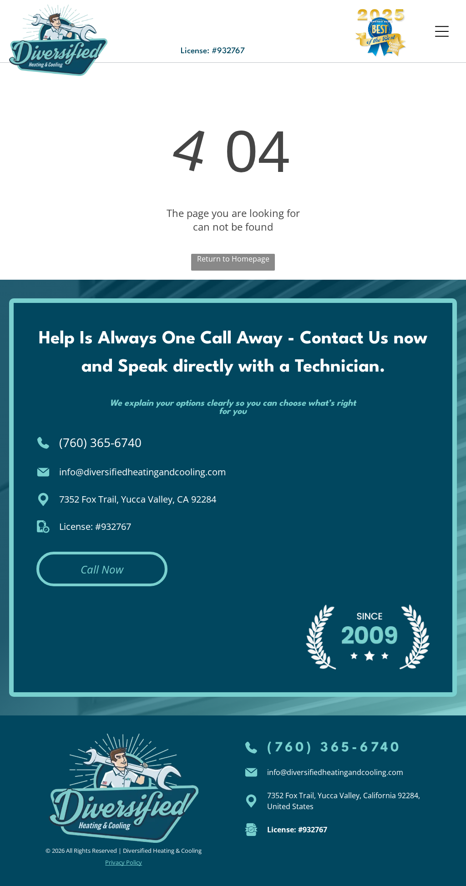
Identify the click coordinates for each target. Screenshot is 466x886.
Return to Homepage (233, 259)
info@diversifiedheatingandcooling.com (142, 472)
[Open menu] (442, 31)
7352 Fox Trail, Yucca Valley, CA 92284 (137, 499)
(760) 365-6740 (100, 442)
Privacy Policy (123, 862)
